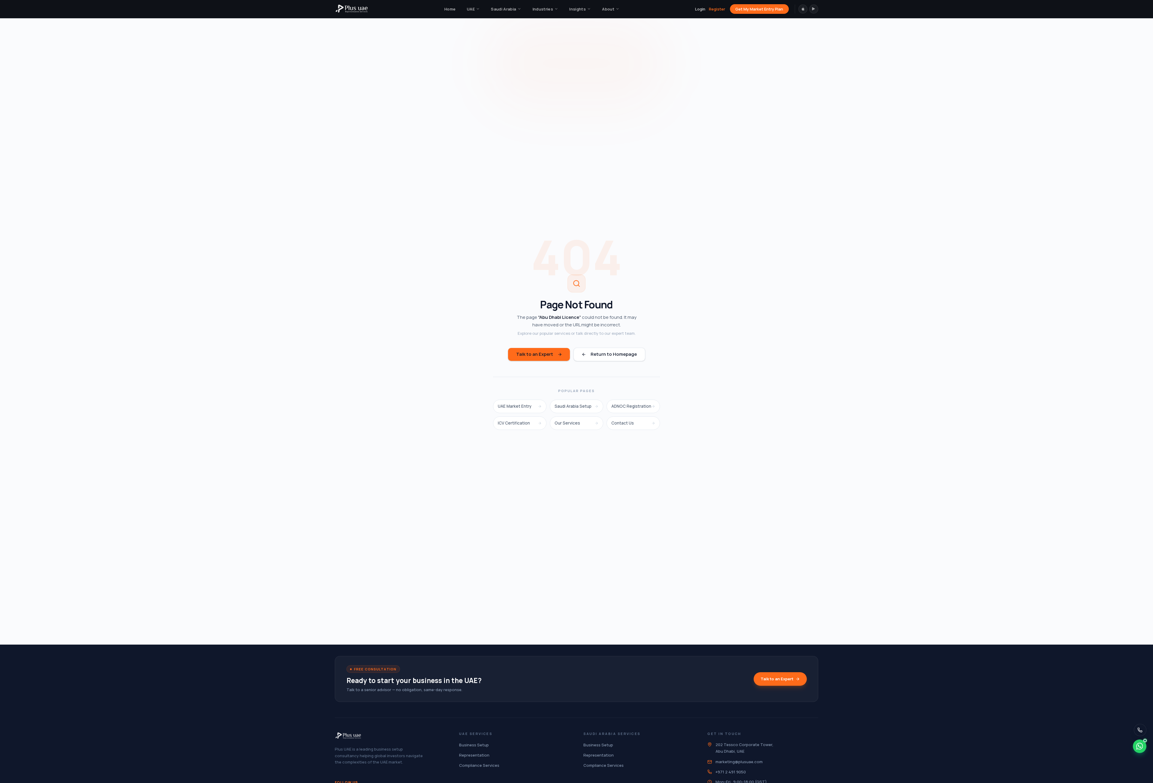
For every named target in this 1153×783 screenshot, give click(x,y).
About (608, 9)
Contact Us (622, 423)
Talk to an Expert (534, 354)
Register (717, 9)
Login (700, 9)
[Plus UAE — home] (352, 9)
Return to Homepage (614, 354)
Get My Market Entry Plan (759, 9)
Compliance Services (479, 765)
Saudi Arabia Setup (573, 406)
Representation (474, 755)
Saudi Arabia (503, 9)
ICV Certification (514, 423)
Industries (543, 9)
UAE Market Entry (514, 406)
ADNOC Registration (631, 406)
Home (449, 9)
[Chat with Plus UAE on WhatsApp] (1139, 746)
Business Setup (474, 745)
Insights (577, 9)
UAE (471, 9)
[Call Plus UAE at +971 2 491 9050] (1140, 730)
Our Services (567, 423)
